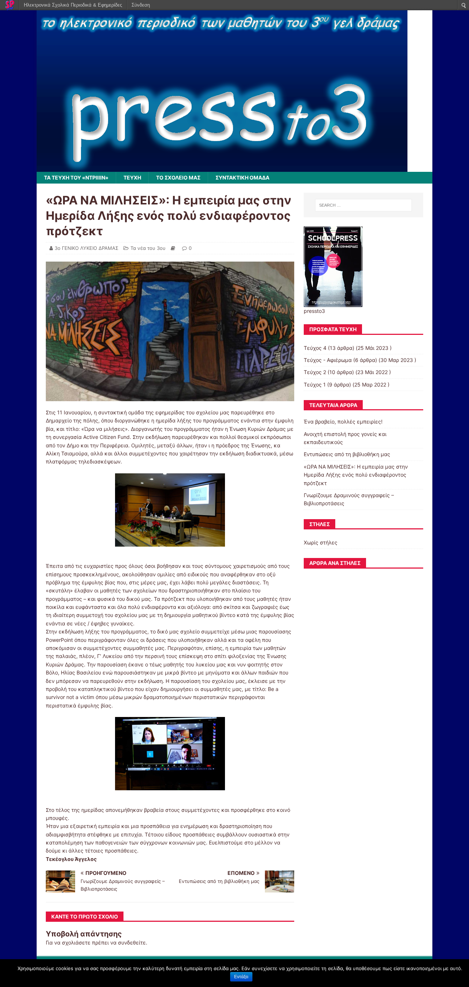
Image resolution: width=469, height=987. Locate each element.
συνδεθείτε (132, 942)
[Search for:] (363, 205)
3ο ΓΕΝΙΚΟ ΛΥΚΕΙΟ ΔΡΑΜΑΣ (86, 248)
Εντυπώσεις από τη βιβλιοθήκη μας (347, 454)
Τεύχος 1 (315, 384)
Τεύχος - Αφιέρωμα (328, 360)
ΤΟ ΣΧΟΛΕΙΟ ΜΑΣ (178, 177)
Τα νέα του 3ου (148, 248)
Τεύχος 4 (315, 348)
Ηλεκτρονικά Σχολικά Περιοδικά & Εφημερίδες (73, 5)
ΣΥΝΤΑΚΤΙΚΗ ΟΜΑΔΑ (242, 177)
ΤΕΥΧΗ (132, 177)
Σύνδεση (141, 5)
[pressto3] (222, 167)
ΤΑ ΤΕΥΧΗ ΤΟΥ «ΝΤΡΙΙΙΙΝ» (76, 177)
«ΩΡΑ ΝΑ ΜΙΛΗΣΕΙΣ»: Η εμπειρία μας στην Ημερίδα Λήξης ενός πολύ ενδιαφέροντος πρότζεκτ (356, 474)
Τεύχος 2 (315, 372)
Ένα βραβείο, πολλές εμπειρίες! (343, 421)
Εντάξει (241, 976)
